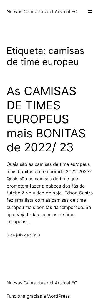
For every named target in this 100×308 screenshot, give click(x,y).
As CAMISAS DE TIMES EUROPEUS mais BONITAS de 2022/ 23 (46, 119)
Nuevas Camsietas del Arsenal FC (42, 11)
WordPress (58, 296)
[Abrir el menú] (90, 11)
